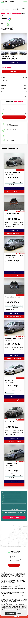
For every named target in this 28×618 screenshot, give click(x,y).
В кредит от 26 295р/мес (14, 233)
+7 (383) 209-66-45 (14, 557)
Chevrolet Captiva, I (12, 172)
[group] (14, 161)
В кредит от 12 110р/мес (14, 441)
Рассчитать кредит (14, 117)
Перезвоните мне (14, 565)
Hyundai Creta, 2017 (12, 213)
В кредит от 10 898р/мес (14, 400)
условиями (10, 113)
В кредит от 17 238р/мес (14, 275)
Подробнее (20, 613)
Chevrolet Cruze (11, 422)
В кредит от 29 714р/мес (14, 316)
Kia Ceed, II (9, 380)
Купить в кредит (14, 71)
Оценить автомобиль (14, 517)
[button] (24, 42)
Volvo (11, 9)
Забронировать (14, 62)
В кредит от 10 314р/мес (14, 191)
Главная (2, 9)
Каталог (7, 9)
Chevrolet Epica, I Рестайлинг (11, 464)
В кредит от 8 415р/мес (14, 484)
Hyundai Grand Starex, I (14, 255)
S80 (15, 9)
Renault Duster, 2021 (12, 297)
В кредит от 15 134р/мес (14, 358)
